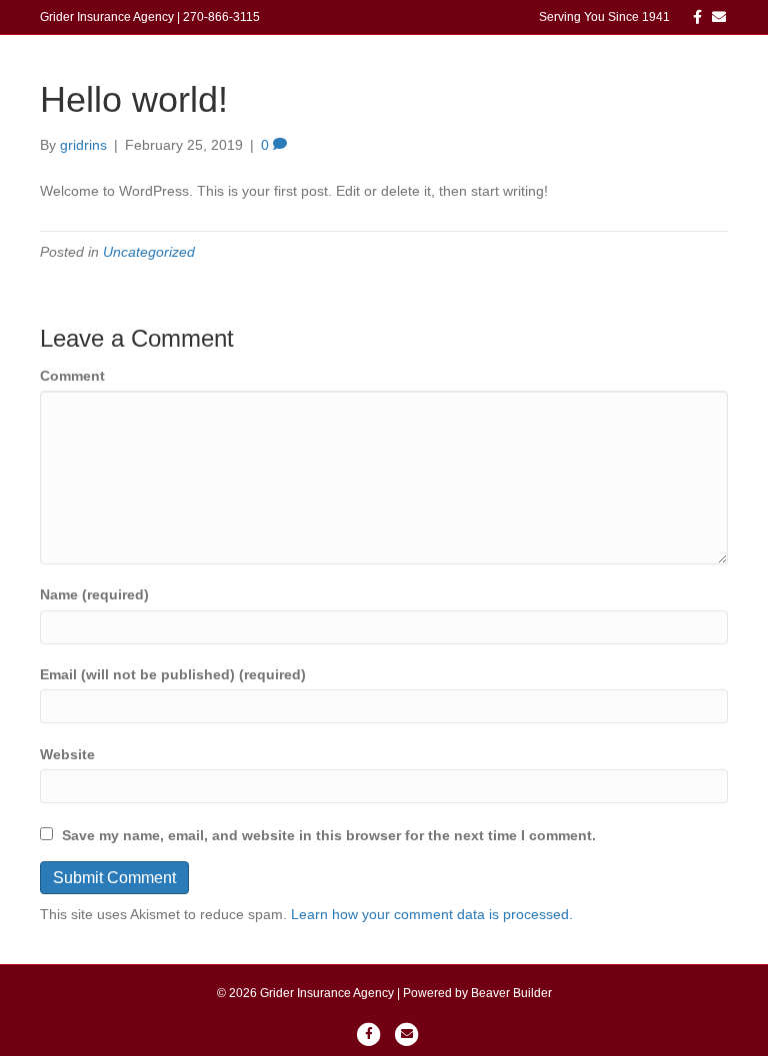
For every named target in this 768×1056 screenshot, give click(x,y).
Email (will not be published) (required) (173, 674)
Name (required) (94, 594)
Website (67, 754)
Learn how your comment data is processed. (432, 914)
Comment (72, 376)
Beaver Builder (511, 993)
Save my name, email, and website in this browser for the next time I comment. (329, 835)
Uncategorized (149, 252)
